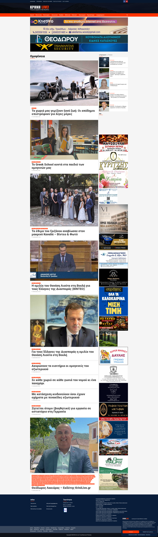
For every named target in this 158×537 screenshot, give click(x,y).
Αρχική (32, 15)
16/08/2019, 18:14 (36, 386)
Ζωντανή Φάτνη (44, 478)
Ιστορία (83, 478)
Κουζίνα (55, 479)
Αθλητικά (67, 15)
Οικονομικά (82, 15)
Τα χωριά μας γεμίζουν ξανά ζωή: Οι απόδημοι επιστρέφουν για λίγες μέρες (63, 112)
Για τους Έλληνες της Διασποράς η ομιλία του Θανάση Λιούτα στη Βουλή (63, 353)
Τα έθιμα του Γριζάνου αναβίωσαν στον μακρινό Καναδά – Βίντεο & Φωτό (58, 232)
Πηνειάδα (55, 529)
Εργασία (39, 478)
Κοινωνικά (55, 15)
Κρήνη (31, 528)
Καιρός (86, 478)
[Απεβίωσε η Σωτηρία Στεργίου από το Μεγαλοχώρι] (104, 84)
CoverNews (82, 535)
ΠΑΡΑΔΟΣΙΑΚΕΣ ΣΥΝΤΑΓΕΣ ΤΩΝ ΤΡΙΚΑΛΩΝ (49, 481)
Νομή (31, 529)
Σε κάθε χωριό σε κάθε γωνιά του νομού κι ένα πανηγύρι (64, 381)
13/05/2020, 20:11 (36, 371)
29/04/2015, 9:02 (36, 490)
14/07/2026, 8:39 (36, 116)
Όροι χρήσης (34, 506)
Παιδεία (61, 15)
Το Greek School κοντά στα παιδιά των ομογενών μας (58, 166)
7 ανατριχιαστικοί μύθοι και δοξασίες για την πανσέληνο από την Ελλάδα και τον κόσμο (118, 63)
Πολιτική (74, 15)
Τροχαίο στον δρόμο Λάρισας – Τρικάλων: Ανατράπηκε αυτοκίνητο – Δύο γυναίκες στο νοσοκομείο (118, 96)
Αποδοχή (131, 531)
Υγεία (33, 485)
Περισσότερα (90, 15)
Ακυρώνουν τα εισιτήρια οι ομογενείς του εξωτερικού (60, 367)
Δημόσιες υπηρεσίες (42, 476)
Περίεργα (89, 481)
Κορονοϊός (43, 479)
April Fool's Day (34, 475)
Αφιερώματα (91, 475)
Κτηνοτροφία (60, 479)
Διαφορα (49, 476)
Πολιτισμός (46, 15)
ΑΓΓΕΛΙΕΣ (47, 475)
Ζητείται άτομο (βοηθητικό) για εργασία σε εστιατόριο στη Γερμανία (61, 410)
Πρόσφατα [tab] (103, 55)
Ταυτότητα (148, 534)
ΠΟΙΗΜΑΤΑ (40, 482)
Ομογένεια (34, 108)
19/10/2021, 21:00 (36, 170)
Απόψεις (69, 475)
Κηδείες (33, 479)
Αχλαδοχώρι (54, 528)
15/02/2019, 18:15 (36, 400)
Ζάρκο (71, 529)
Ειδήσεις (33, 228)
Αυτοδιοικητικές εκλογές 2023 (82, 475)
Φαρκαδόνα (37, 528)
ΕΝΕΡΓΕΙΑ (89, 476)
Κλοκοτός (39, 531)
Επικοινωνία (49, 509)
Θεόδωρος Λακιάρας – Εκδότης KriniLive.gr (61, 488)
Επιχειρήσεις (34, 478)
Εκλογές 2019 (80, 476)
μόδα (70, 479)
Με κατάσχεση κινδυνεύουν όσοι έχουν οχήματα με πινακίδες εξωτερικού (58, 395)
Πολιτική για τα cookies (133, 534)
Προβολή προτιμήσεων (148, 531)
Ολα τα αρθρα (66, 1)
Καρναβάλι (91, 478)
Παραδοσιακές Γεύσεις (36, 481)
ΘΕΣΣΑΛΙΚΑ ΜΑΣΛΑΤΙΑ (76, 478)
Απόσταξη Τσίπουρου (62, 475)
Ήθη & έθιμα (64, 478)
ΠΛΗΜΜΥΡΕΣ (34, 482)
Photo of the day (57, 1)
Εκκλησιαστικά (74, 476)
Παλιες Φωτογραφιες (47, 1)
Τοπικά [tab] (110, 55)
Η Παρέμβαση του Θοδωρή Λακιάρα (54, 478)
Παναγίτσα (36, 529)
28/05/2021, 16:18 (36, 291)
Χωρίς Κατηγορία (44, 228)
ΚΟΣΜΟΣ (47, 479)
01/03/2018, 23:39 (36, 414)
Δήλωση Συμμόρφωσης (51, 503)
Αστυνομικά (74, 475)
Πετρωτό (42, 529)
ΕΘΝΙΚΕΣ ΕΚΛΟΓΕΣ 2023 (56, 476)
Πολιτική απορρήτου (141, 534)
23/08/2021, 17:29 (36, 237)
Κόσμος (51, 479)
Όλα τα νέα (38, 15)
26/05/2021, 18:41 (36, 357)
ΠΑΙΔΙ (87, 479)
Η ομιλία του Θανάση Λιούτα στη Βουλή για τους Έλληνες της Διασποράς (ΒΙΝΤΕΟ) (61, 287)
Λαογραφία (66, 479)
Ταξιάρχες (66, 529)
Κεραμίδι (73, 528)
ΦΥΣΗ (36, 485)
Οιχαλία (43, 528)
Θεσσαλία (69, 478)
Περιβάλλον (84, 481)
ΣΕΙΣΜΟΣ (88, 482)
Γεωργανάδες (61, 528)
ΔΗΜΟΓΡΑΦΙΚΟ (35, 476)
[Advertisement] (113, 124)
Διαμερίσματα (100, 15)
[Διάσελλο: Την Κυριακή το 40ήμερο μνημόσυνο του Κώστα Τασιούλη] (104, 106)
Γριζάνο (48, 528)
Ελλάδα (85, 476)
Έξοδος (93, 476)
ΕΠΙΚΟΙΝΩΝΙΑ (39, 1)
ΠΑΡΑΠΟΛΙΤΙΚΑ (78, 481)
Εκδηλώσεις (68, 476)
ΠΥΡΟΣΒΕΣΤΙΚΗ (66, 482)
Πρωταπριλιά (60, 482)
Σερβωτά (61, 529)
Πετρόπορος (49, 529)
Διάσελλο (67, 528)
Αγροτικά (51, 475)
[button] (127, 14)
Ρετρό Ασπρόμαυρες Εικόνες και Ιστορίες (78, 482)
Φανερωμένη (33, 531)
